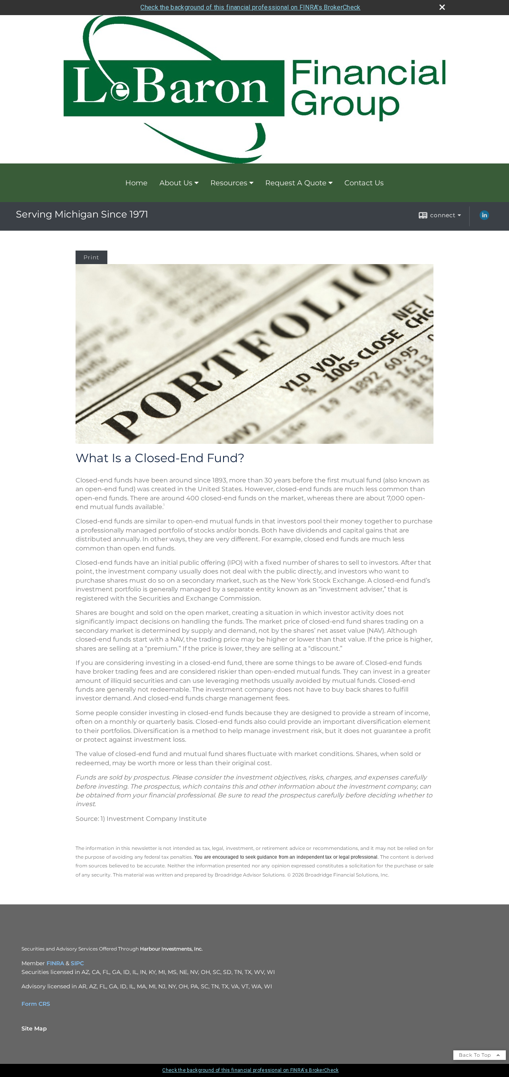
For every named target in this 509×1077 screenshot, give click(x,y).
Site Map (34, 1028)
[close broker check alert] (442, 7)
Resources (228, 183)
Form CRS (35, 1003)
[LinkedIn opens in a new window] (484, 218)
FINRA (55, 963)
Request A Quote (295, 183)
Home (136, 183)
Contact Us (364, 183)
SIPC (77, 963)
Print (91, 257)
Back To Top (476, 1055)
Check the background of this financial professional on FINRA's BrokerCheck (250, 7)
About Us (175, 183)
